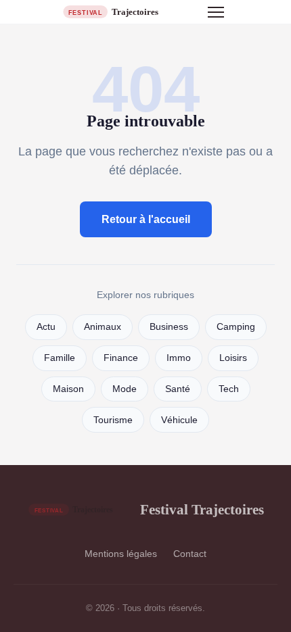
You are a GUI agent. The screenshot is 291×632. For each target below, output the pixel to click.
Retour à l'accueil (146, 219)
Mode (124, 389)
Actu (46, 327)
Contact (189, 553)
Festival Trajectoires (202, 509)
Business (169, 327)
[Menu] (215, 12)
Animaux (102, 327)
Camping (236, 327)
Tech (229, 389)
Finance (121, 358)
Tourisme (113, 420)
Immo (178, 358)
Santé (177, 389)
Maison (68, 389)
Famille (59, 358)
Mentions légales (121, 553)
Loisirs (233, 358)
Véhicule (179, 420)
